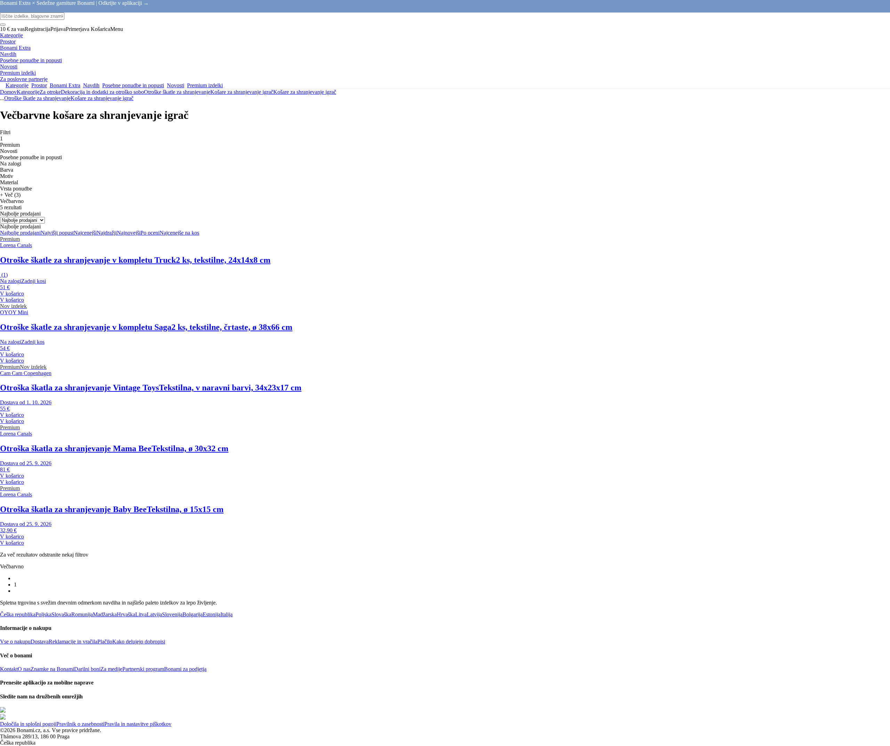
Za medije (111, 669)
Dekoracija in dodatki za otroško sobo (102, 92)
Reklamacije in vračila (73, 641)
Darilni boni (87, 669)
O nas (24, 669)
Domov (8, 92)
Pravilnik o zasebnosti (80, 724)
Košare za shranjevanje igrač (304, 92)
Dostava (40, 641)
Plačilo (104, 641)
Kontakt (9, 669)
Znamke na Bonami (52, 669)
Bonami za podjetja (185, 669)
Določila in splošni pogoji (28, 724)
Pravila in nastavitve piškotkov (137, 724)
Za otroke (50, 92)
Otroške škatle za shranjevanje (177, 92)
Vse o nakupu (15, 641)
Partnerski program (143, 669)
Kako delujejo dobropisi (138, 641)
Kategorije (28, 92)
